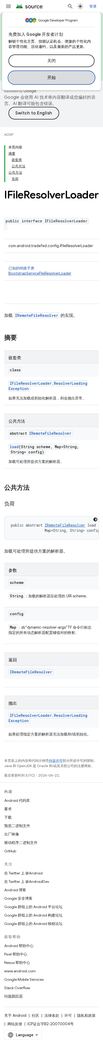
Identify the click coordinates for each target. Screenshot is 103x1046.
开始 (51, 77)
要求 (8, 809)
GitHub (10, 851)
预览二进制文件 (17, 825)
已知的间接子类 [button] (39, 271)
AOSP (8, 134)
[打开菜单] (8, 6)
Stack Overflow (17, 987)
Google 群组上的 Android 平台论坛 (33, 906)
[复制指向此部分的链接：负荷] (20, 504)
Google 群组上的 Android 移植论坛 (33, 923)
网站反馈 (14, 1024)
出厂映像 (11, 834)
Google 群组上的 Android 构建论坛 (33, 915)
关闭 (51, 60)
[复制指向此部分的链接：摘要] (22, 338)
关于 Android (15, 1015)
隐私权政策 (86, 1015)
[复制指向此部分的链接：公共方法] (35, 488)
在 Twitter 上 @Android (23, 873)
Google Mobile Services (24, 979)
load (14, 446)
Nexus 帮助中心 (17, 962)
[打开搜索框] (70, 6)
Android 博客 (15, 890)
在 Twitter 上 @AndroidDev (26, 881)
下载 (8, 817)
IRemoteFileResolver (36, 315)
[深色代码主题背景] (95, 519)
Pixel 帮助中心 (15, 954)
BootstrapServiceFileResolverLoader (39, 273)
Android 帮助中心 (19, 945)
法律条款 (51, 1015)
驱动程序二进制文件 (21, 842)
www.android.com (20, 971)
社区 (35, 1015)
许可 (68, 1015)
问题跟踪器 (13, 996)
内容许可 (56, 760)
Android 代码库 (17, 800)
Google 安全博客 (18, 898)
